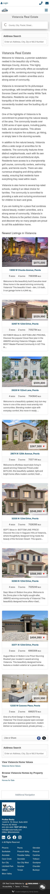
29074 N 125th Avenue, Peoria (25, 453)
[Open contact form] (47, 2)
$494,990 (37, 637)
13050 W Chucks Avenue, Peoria (25, 270)
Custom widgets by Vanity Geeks (27, 891)
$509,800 (39, 383)
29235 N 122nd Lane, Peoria (25, 390)
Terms (17, 886)
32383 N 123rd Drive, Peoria (25, 580)
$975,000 (39, 262)
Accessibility (7, 886)
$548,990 (37, 511)
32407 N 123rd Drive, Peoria (25, 323)
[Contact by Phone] (40, 2)
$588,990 (37, 573)
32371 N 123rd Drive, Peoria (25, 644)
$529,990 (39, 316)
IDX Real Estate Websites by (14, 883)
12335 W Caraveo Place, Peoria (25, 705)
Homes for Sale (8, 780)
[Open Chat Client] (42, 887)
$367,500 (37, 446)
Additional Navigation (25, 794)
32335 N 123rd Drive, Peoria (25, 518)
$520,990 (39, 698)
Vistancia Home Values (11, 766)
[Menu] (46, 10)
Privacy (25, 886)
